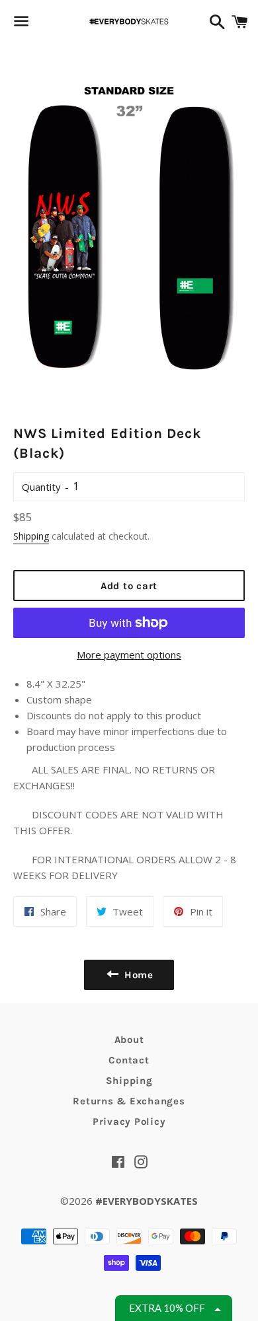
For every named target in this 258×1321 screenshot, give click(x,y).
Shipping (31, 536)
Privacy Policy (129, 1121)
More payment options (129, 654)
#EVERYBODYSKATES (146, 1200)
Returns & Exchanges (129, 1101)
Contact (128, 1060)
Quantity (41, 486)
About (129, 1040)
